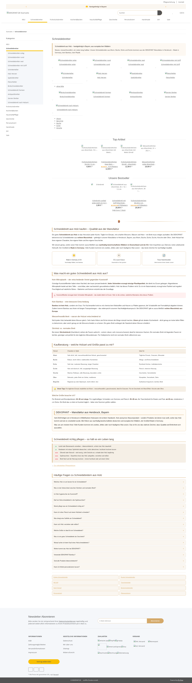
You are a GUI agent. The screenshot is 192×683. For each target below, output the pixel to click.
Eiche (58, 126)
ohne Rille (60, 86)
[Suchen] (159, 12)
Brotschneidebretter (67, 96)
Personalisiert (58, 593)
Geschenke (10, 119)
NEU (7, 44)
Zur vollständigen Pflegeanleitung (64, 465)
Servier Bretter (170, 96)
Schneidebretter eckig (67, 64)
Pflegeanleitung (169, 2)
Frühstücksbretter (12, 106)
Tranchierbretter (126, 582)
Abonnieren (155, 621)
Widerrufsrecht (68, 652)
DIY (7, 131)
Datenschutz (67, 641)
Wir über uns (68, 645)
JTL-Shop (180, 680)
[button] (168, 13)
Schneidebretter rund (102, 64)
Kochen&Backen (12, 111)
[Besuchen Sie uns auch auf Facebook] (30, 669)
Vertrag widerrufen (44, 662)
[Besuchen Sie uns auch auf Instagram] (36, 669)
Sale (7, 135)
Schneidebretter (12, 48)
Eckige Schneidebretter (61, 577)
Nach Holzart (57, 588)
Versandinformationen (36, 649)
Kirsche (59, 128)
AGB (29, 641)
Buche (58, 123)
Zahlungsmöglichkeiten (37, 645)
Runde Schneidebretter (128, 577)
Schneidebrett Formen (101, 96)
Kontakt (181, 2)
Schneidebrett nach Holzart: (67, 110)
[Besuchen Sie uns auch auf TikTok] (41, 669)
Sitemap (66, 649)
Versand (55, 674)
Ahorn (58, 119)
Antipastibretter (136, 96)
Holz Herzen (101, 77)
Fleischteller (170, 77)
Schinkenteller (67, 77)
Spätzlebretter (136, 77)
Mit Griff (56, 582)
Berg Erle (59, 121)
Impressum (32, 652)
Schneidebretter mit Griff (170, 64)
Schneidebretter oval (136, 64)
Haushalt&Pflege (12, 115)
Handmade (10, 127)
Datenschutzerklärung (67, 621)
